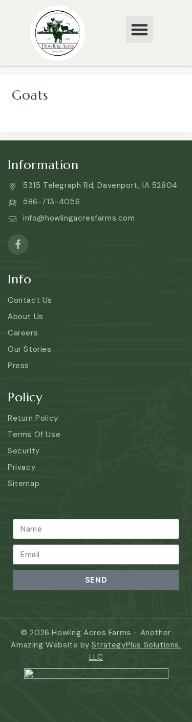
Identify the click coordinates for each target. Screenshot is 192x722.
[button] (139, 29)
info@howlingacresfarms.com (79, 218)
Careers (23, 333)
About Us (26, 316)
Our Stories (30, 349)
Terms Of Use (34, 434)
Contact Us (30, 300)
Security (24, 451)
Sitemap (23, 483)
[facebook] (18, 244)
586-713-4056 (51, 202)
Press (18, 365)
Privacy (21, 467)
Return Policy (33, 418)
